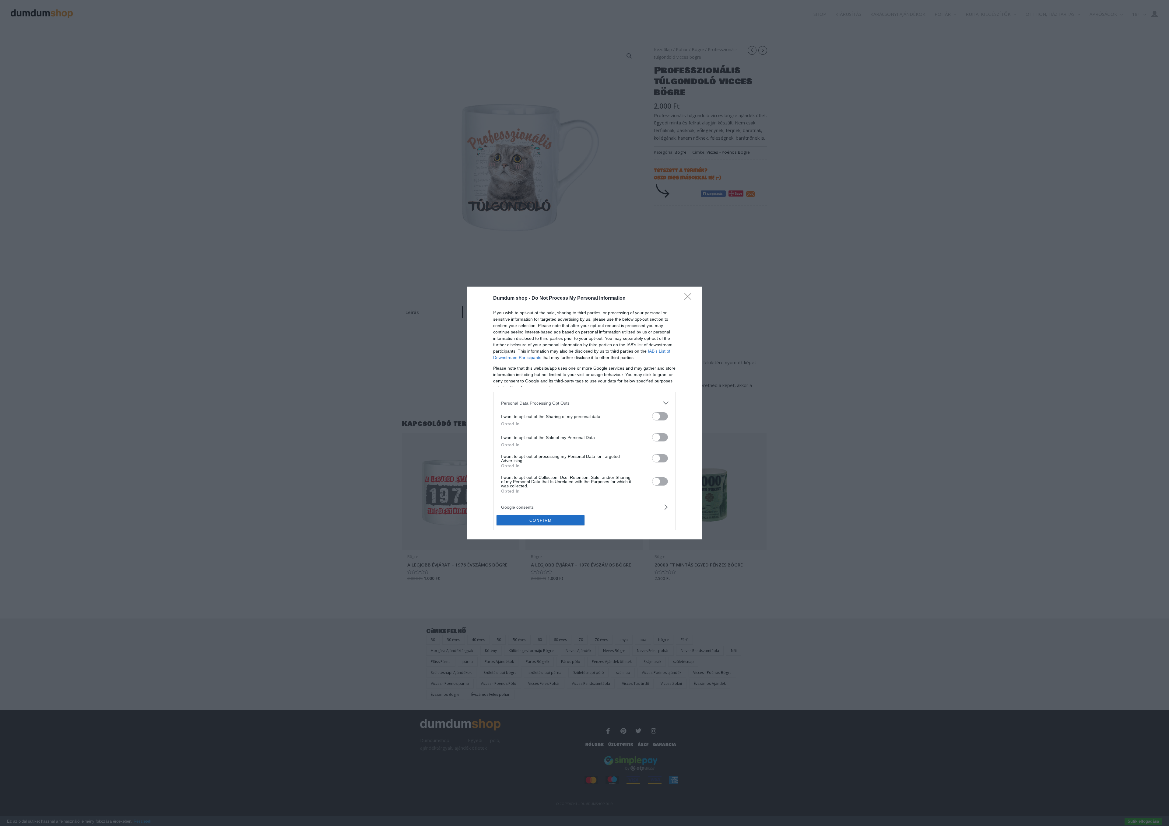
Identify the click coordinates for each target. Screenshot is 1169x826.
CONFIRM (540, 520)
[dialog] (584, 413)
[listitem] (584, 403)
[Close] (690, 298)
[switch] (660, 416)
